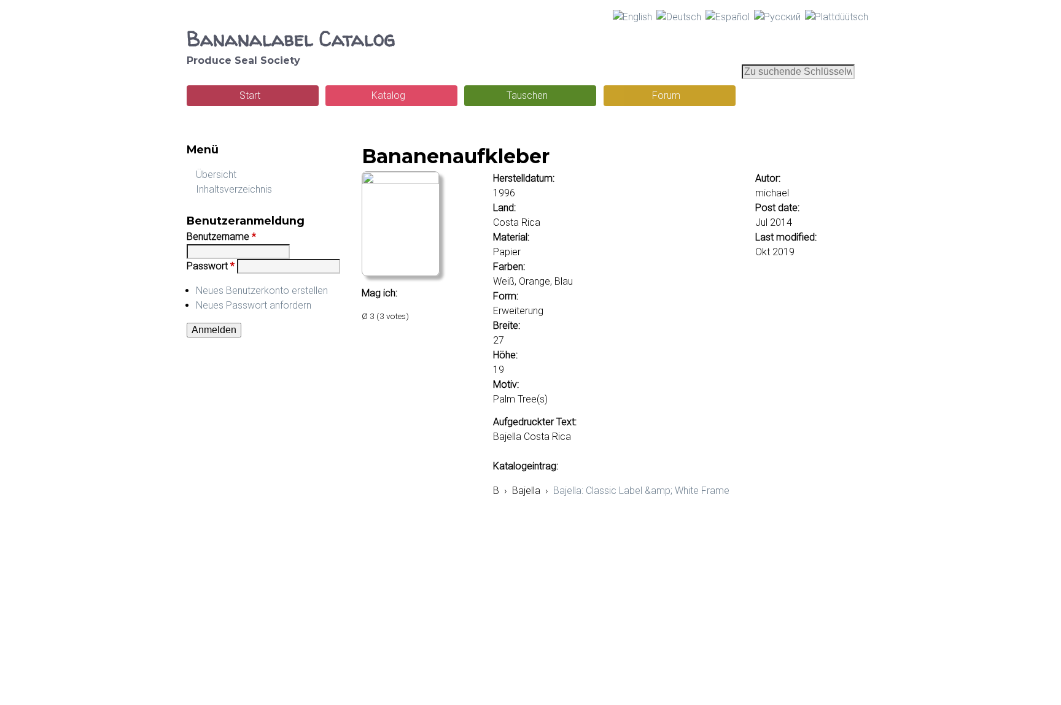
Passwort (211, 266)
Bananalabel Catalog (291, 38)
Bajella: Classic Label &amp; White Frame (641, 490)
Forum (666, 95)
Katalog (388, 95)
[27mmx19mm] (401, 181)
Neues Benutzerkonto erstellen (262, 290)
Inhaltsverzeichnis (234, 189)
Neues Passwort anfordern (253, 305)
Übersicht (216, 174)
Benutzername (221, 236)
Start (249, 95)
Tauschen (527, 95)
